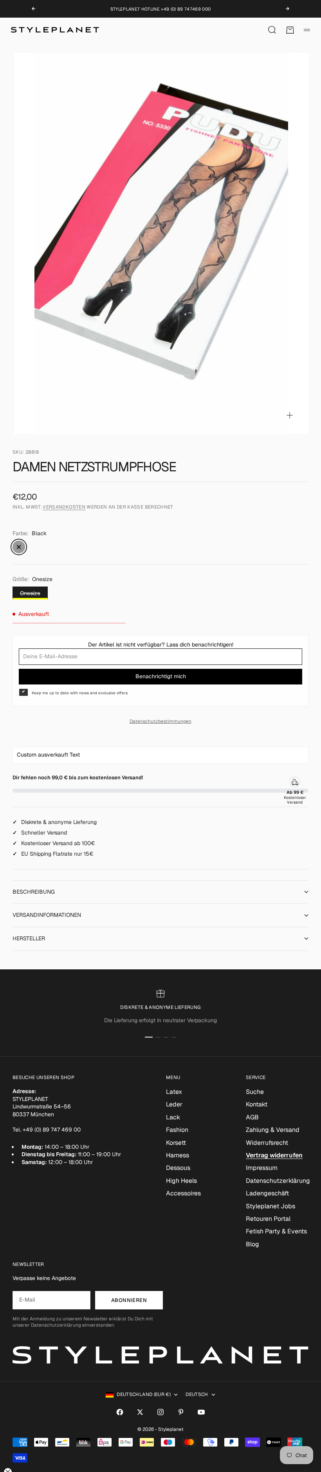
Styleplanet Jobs (270, 1206)
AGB (252, 1117)
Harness (177, 1155)
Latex (174, 1092)
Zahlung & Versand (272, 1130)
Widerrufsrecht (267, 1143)
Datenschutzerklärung (278, 1181)
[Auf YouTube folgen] (201, 1412)
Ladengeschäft (267, 1193)
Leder (174, 1104)
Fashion (177, 1130)
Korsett (176, 1143)
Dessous (178, 1168)
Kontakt (256, 1104)
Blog (252, 1244)
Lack (173, 1117)
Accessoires (183, 1193)
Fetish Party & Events (276, 1231)
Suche (255, 1092)
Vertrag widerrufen (274, 1155)
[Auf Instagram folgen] (160, 1412)
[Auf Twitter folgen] (140, 1412)
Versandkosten (64, 507)
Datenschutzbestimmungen (160, 721)
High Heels (181, 1181)
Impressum (262, 1168)
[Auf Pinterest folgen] (181, 1412)
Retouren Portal (268, 1219)
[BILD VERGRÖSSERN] (290, 415)
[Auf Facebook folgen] (120, 1412)
